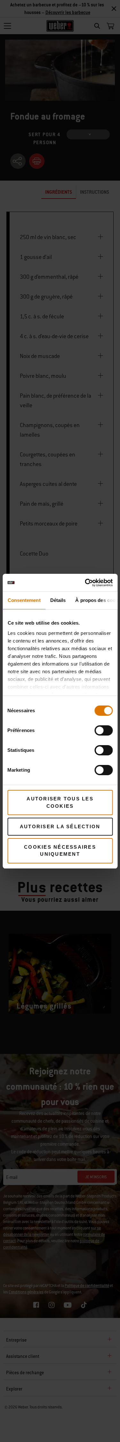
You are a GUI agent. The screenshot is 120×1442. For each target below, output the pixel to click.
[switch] (103, 730)
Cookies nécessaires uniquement (60, 850)
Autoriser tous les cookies (60, 802)
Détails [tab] (58, 600)
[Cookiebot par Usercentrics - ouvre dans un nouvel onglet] (85, 583)
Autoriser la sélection (60, 826)
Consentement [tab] (23, 600)
